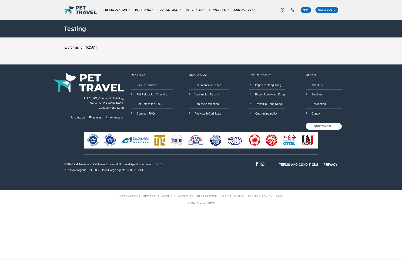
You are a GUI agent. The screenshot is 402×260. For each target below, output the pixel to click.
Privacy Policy (260, 196)
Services (317, 94)
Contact (316, 113)
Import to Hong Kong (268, 85)
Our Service (169, 9)
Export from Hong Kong (270, 94)
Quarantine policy (266, 113)
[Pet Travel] (80, 10)
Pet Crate (193, 9)
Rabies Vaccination (206, 104)
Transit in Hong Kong (268, 104)
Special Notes (233, 196)
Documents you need (208, 85)
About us (317, 85)
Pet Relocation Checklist (152, 94)
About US (185, 196)
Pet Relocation (115, 9)
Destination (319, 104)
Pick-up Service (146, 85)
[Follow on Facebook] (257, 164)
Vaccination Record (206, 94)
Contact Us (242, 9)
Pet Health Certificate (207, 113)
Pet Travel (143, 9)
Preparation (207, 196)
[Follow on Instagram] (262, 164)
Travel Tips (217, 9)
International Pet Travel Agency (146, 196)
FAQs (279, 196)
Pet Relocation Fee (149, 104)
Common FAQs (146, 113)
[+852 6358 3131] (293, 9)
